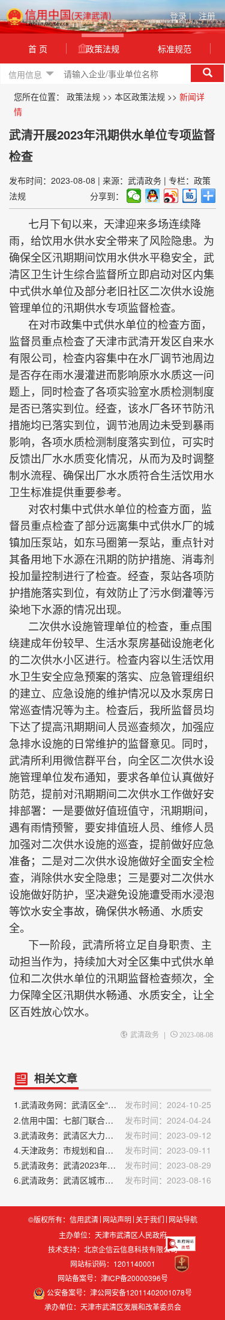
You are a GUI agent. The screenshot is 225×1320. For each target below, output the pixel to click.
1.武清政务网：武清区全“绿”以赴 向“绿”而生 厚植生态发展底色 (112, 1104)
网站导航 (183, 1219)
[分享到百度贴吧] (189, 196)
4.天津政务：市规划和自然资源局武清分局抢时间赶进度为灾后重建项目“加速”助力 (112, 1150)
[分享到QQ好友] (152, 196)
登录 (180, 16)
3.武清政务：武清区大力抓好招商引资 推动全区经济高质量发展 (112, 1135)
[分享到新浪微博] (171, 196)
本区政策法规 (140, 96)
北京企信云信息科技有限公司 (131, 1249)
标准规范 (174, 48)
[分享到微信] (134, 196)
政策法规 (102, 48)
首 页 (37, 48)
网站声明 (117, 1219)
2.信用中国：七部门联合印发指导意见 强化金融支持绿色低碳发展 (112, 1120)
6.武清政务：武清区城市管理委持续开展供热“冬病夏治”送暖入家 (112, 1180)
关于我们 (150, 1219)
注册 (207, 16)
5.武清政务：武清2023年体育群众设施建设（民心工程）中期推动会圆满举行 (112, 1165)
